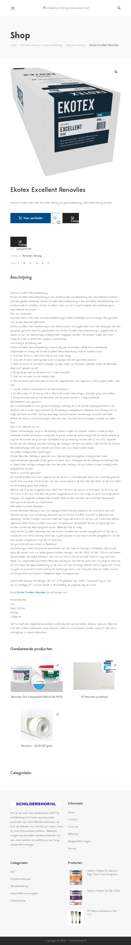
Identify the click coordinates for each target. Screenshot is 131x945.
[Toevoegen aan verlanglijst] (57, 218)
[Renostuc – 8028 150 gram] (36, 725)
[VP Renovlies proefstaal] (94, 676)
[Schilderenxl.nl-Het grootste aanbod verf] (66, 8)
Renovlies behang (32, 255)
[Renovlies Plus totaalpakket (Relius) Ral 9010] (36, 676)
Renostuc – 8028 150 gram (36, 746)
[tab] (21, 277)
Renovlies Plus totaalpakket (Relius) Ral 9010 (37, 697)
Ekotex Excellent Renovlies (31, 592)
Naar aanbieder (33, 218)
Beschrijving (21, 277)
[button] (116, 72)
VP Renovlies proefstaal (94, 697)
